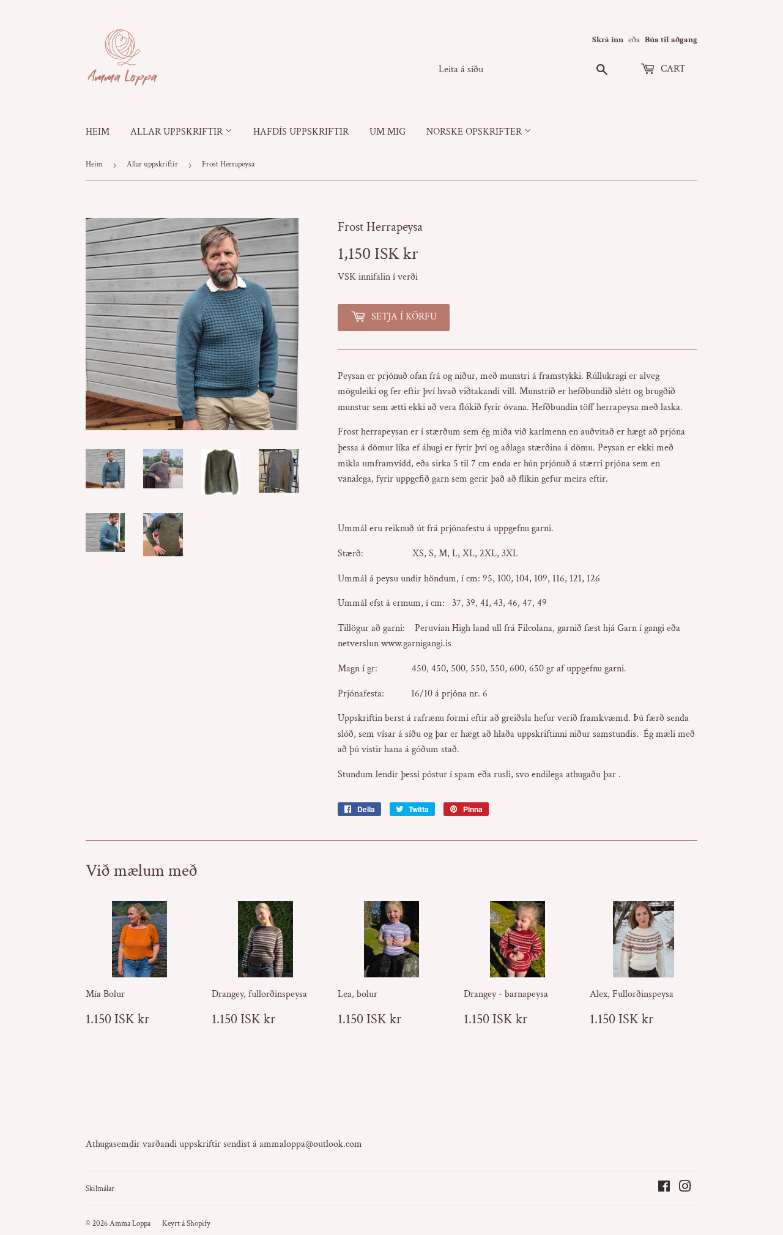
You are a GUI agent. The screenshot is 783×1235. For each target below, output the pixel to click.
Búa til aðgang (671, 39)
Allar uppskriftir (177, 131)
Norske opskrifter (475, 131)
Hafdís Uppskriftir (301, 131)
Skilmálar (100, 1189)
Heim (97, 131)
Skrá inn (607, 39)
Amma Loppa (129, 1223)
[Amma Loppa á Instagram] (685, 1188)
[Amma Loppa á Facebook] (664, 1188)
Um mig (387, 131)
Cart (671, 68)
